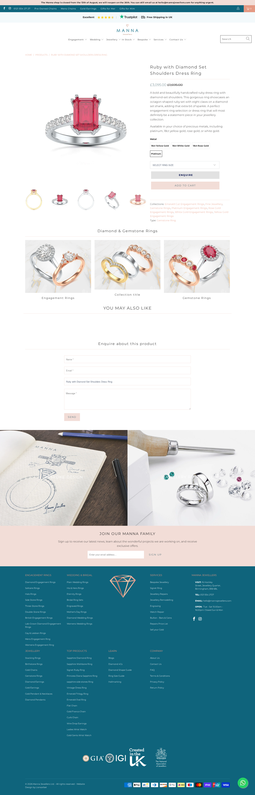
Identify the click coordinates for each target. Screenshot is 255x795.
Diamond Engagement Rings (40, 582)
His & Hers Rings (75, 588)
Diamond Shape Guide (120, 670)
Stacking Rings (33, 658)
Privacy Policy (157, 681)
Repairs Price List (159, 623)
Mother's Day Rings (77, 612)
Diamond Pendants (35, 699)
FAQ (152, 670)
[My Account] (238, 8)
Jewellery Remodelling (161, 600)
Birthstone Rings (33, 664)
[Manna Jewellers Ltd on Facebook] (4, 8)
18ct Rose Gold (201, 145)
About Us (155, 658)
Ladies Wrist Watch (77, 729)
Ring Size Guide (116, 676)
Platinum (156, 153)
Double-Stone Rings (35, 612)
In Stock (127, 39)
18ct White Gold (180, 145)
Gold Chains (31, 670)
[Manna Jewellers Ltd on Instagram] (9, 8)
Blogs (111, 658)
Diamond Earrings (34, 681)
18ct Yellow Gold (160, 145)
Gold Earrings (88, 8)
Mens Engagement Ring (37, 639)
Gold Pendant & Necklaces (38, 693)
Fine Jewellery (213, 204)
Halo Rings (30, 594)
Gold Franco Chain (76, 711)
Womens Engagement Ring (39, 645)
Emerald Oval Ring (76, 699)
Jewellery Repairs (159, 594)
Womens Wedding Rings (79, 623)
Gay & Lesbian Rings (35, 633)
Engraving (155, 606)
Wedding (95, 39)
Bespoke (143, 39)
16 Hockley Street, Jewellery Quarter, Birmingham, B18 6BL (208, 585)
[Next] (144, 201)
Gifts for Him (127, 8)
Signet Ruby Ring (76, 670)
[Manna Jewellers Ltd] (127, 29)
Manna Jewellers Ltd (43, 784)
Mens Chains (68, 8)
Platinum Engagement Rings (189, 208)
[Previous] (28, 201)
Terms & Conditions (160, 676)
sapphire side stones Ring (80, 681)
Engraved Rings (75, 606)
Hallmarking (114, 681)
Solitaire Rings (32, 588)
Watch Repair (157, 612)
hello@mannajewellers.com (217, 600)
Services (159, 39)
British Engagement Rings (39, 617)
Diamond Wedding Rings (80, 617)
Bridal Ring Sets (75, 600)
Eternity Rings (74, 594)
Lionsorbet (41, 787)
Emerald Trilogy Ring (77, 693)
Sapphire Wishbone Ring (79, 664)
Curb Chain (72, 717)
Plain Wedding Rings (77, 582)
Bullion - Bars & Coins (161, 617)
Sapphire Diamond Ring (79, 658)
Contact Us (176, 39)
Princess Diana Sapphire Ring (82, 676)
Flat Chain (72, 705)
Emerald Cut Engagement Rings (184, 204)
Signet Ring (156, 588)
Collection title (127, 270)
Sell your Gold (157, 629)
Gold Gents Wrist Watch (79, 735)
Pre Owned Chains (46, 8)
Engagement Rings (58, 270)
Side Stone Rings (33, 600)
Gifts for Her (108, 8)
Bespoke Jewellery (159, 582)
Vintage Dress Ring (77, 687)
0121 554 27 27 (22, 8)
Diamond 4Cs (115, 664)
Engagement (76, 39)
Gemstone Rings (160, 208)
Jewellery (112, 39)
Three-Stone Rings (34, 606)
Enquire (186, 175)
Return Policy (157, 687)
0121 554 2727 (207, 594)
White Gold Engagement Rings (194, 212)
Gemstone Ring (166, 220)
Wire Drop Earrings (77, 723)
